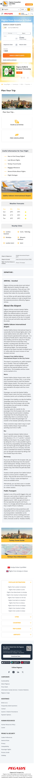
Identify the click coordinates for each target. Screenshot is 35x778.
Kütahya (8, 237)
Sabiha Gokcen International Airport (17, 196)
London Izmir (9, 243)
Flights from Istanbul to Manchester (17, 595)
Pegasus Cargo (5, 693)
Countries (27, 84)
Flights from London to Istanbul (17, 587)
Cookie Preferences (6, 737)
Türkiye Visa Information (16, 557)
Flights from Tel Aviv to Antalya (17, 605)
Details (19, 72)
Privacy (3, 743)
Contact (3, 709)
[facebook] (10, 672)
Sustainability (5, 681)
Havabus (12, 478)
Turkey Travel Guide (16, 540)
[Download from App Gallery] (25, 662)
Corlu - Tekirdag (25, 232)
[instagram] (14, 672)
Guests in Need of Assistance (9, 712)
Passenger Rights (6, 749)
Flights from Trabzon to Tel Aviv (17, 597)
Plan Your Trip (9, 112)
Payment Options (6, 715)
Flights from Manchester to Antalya (17, 592)
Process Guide (5, 752)
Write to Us (4, 703)
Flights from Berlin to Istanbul (16, 600)
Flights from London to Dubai (17, 611)
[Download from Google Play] (16, 662)
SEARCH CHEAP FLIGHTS (17, 55)
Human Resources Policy (8, 724)
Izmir (21, 243)
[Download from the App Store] (6, 662)
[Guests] (17, 51)
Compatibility (5, 746)
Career (3, 727)
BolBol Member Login (24, 14)
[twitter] (24, 672)
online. (15, 371)
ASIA (22, 84)
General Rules (5, 740)
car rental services (9, 485)
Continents (15, 84)
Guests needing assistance (9, 60)
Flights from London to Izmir (17, 589)
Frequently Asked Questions (9, 706)
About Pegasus (5, 684)
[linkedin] (19, 672)
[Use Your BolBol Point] (4, 27)
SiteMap (3, 755)
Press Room (4, 687)
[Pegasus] (8, 14)
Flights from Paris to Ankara (17, 603)
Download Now (15, 656)
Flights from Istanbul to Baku (17, 608)
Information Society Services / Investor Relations (15, 690)
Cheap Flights (7, 84)
